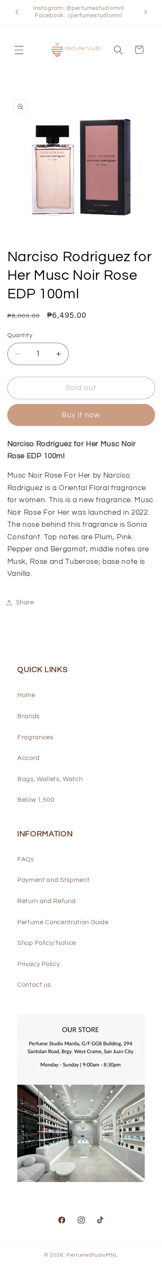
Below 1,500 (35, 799)
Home (26, 694)
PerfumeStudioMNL (92, 1255)
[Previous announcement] (16, 12)
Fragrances (35, 737)
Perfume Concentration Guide (63, 922)
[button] (19, 49)
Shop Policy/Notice (46, 942)
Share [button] (25, 602)
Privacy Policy (38, 963)
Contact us (34, 984)
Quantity (20, 335)
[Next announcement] (145, 12)
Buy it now (81, 415)
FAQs (25, 859)
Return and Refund (46, 901)
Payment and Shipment (53, 879)
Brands (28, 716)
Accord (28, 757)
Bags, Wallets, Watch (50, 779)
